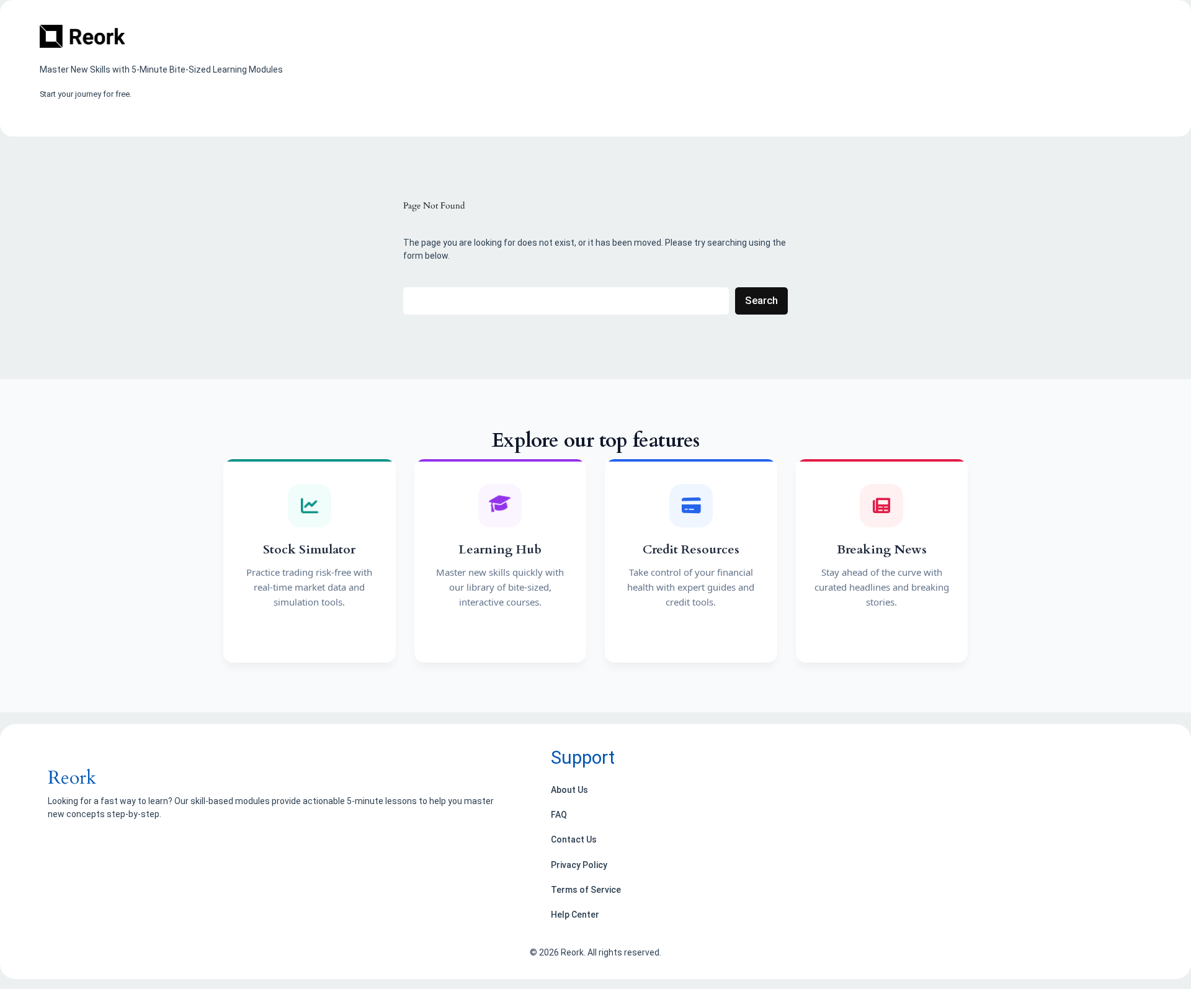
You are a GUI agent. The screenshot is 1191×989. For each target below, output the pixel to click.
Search (761, 300)
